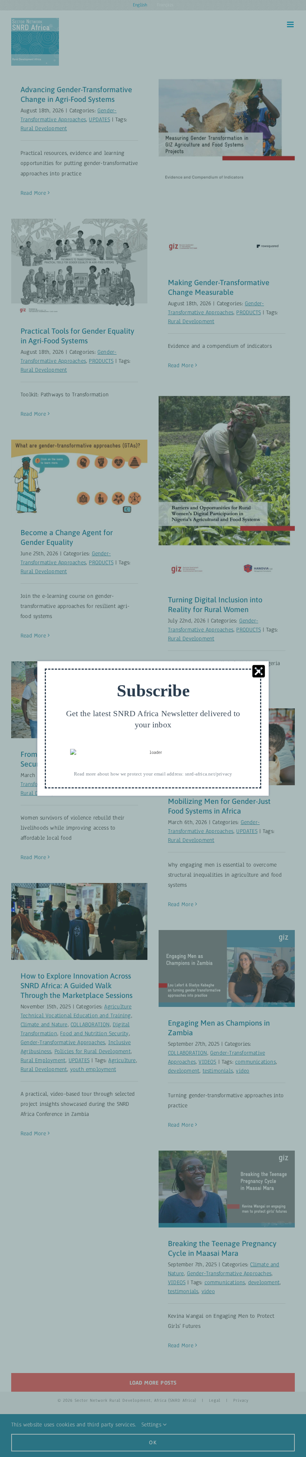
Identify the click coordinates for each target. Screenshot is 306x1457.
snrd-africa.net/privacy (208, 774)
